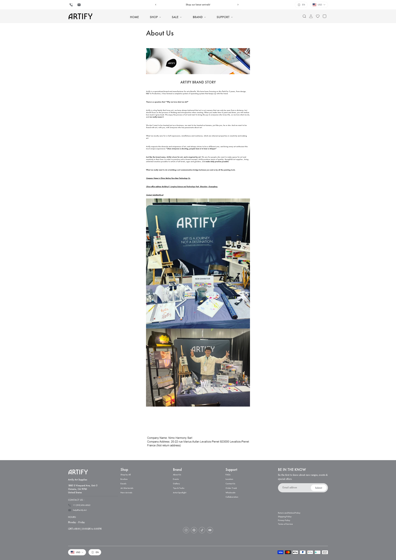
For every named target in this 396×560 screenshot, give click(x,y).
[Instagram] (186, 530)
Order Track (231, 488)
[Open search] (304, 16)
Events (176, 479)
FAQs (228, 474)
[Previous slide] (155, 4)
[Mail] (79, 5)
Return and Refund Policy (289, 512)
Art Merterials (127, 488)
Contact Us (230, 483)
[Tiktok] (202, 530)
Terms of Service (285, 524)
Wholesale (230, 492)
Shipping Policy (285, 516)
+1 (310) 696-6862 (81, 505)
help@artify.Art (80, 510)
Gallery (176, 483)
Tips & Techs (178, 488)
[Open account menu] (311, 16)
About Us (177, 474)
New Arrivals (126, 492)
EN (303, 5)
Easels (123, 483)
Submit (318, 487)
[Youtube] (210, 530)
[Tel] (71, 5)
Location (229, 479)
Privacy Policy (284, 520)
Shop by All (126, 474)
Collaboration (232, 496)
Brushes (124, 479)
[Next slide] (238, 4)
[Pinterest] (194, 530)
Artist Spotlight (179, 492)
